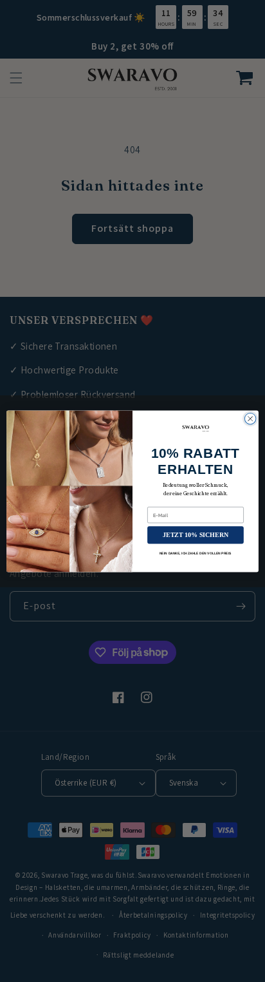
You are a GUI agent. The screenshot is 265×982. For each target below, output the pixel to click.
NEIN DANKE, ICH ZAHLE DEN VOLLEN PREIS (196, 553)
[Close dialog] (250, 418)
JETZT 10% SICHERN (195, 534)
